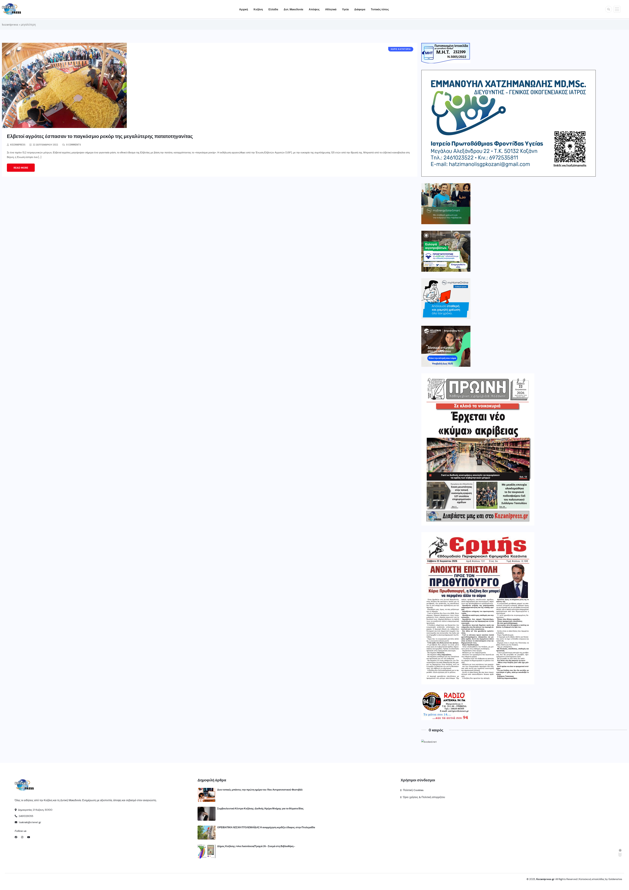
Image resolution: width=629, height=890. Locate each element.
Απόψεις (314, 9)
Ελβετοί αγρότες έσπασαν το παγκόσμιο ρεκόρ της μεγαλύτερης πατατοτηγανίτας (100, 136)
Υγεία (345, 9)
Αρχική (243, 9)
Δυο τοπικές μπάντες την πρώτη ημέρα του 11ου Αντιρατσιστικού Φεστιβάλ (260, 789)
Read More (21, 167)
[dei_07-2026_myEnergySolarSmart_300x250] (445, 203)
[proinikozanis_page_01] (477, 449)
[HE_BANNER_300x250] (445, 346)
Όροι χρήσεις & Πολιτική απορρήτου (424, 797)
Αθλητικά (330, 9)
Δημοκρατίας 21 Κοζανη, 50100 (34, 810)
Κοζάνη (258, 9)
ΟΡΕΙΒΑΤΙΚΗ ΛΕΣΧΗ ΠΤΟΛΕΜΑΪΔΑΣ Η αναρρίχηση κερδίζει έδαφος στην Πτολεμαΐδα (266, 827)
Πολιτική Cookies (413, 790)
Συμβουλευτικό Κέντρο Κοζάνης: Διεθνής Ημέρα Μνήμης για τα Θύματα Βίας (260, 808)
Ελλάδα (273, 9)
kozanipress (17, 144)
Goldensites (615, 879)
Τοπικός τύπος (380, 9)
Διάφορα (359, 9)
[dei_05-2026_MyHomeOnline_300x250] (445, 298)
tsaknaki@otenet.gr (29, 822)
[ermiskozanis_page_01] (477, 608)
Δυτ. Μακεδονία (293, 9)
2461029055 (25, 816)
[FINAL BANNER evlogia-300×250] (445, 251)
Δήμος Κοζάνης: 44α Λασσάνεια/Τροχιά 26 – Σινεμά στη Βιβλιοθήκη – (256, 846)
